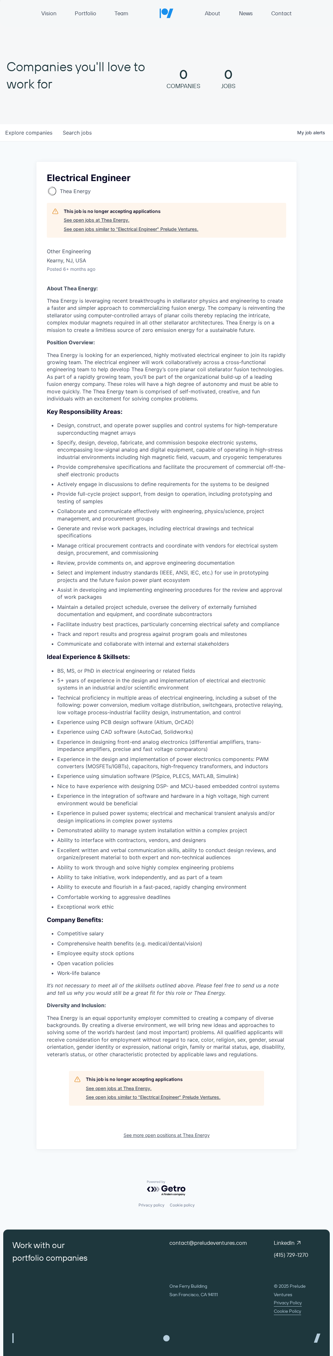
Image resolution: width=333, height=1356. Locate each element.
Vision (49, 13)
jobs (77, 132)
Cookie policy (182, 1205)
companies (28, 132)
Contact (281, 13)
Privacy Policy (288, 1303)
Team (121, 13)
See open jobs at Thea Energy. (96, 220)
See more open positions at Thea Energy (167, 1135)
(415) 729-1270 (291, 1254)
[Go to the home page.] (166, 13)
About (212, 13)
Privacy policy (152, 1205)
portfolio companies (49, 1257)
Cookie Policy (287, 1311)
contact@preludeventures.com (208, 1242)
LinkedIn (284, 1242)
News (246, 13)
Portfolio (85, 13)
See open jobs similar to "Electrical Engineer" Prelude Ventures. (131, 229)
